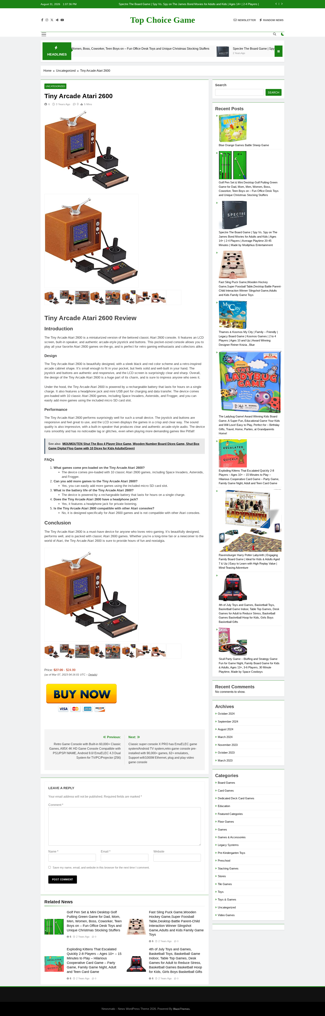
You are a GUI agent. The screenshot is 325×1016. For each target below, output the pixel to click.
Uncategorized (55, 86)
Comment (55, 804)
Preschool (224, 860)
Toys (221, 891)
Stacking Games (228, 868)
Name (53, 851)
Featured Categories (230, 813)
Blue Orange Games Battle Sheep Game (244, 145)
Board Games (226, 782)
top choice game (162, 20)
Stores (222, 876)
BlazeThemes (181, 1008)
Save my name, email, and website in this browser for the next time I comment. (101, 867)
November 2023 (228, 744)
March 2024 (225, 737)
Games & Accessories (232, 837)
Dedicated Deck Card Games (236, 798)
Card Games (226, 790)
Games (222, 829)
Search (220, 85)
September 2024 (228, 721)
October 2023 (226, 752)
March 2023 (225, 760)
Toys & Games (227, 899)
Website (158, 851)
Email (105, 851)
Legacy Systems (228, 845)
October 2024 (226, 713)
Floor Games (226, 821)
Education (224, 806)
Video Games (226, 915)
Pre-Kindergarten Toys (231, 852)
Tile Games (225, 884)
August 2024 (225, 729)
